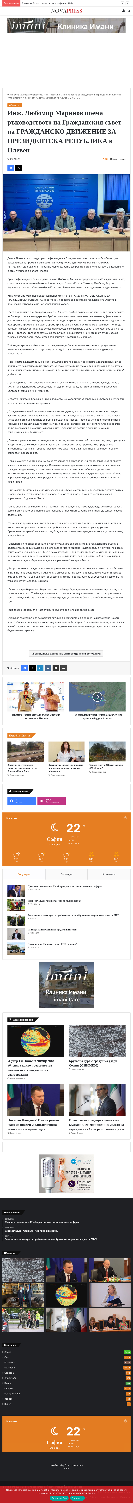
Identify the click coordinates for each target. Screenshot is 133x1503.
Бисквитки (77, 1498)
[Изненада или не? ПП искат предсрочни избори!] (16, 934)
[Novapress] (66, 11)
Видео (7, 1404)
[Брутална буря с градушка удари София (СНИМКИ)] (97, 1041)
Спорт (7, 1352)
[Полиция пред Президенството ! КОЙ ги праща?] (16, 948)
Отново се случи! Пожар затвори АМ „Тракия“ (106, 766)
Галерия (8, 1388)
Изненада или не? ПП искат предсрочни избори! (52, 929)
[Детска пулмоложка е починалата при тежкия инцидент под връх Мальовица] (66, 752)
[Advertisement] (66, 63)
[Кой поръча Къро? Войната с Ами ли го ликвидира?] (16, 905)
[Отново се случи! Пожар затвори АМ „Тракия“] (107, 752)
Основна (9, 1373)
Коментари (109, 874)
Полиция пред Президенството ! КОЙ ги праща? (53, 944)
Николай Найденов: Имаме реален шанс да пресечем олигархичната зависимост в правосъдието (33, 1124)
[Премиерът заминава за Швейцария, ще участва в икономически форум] (16, 891)
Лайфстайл (10, 1378)
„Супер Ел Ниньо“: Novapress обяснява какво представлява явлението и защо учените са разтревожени (30, 1068)
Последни (67, 874)
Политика (9, 1362)
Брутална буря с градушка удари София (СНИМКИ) (93, 1063)
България (24, 94)
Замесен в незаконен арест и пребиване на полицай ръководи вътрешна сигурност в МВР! (74, 915)
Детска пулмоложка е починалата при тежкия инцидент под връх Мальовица (65, 768)
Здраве (8, 1398)
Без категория (12, 1393)
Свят (7, 1357)
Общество (36, 94)
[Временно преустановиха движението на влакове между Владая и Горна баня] (25, 752)
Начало (13, 94)
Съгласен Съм (59, 1498)
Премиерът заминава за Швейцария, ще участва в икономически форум (65, 886)
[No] (129, 1494)
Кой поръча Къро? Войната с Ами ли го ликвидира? (54, 900)
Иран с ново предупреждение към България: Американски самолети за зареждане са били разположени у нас (97, 1124)
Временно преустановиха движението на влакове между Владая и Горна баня (22, 768)
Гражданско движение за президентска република (67, 653)
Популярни (24, 874)
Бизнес (8, 1383)
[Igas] (66, 25)
